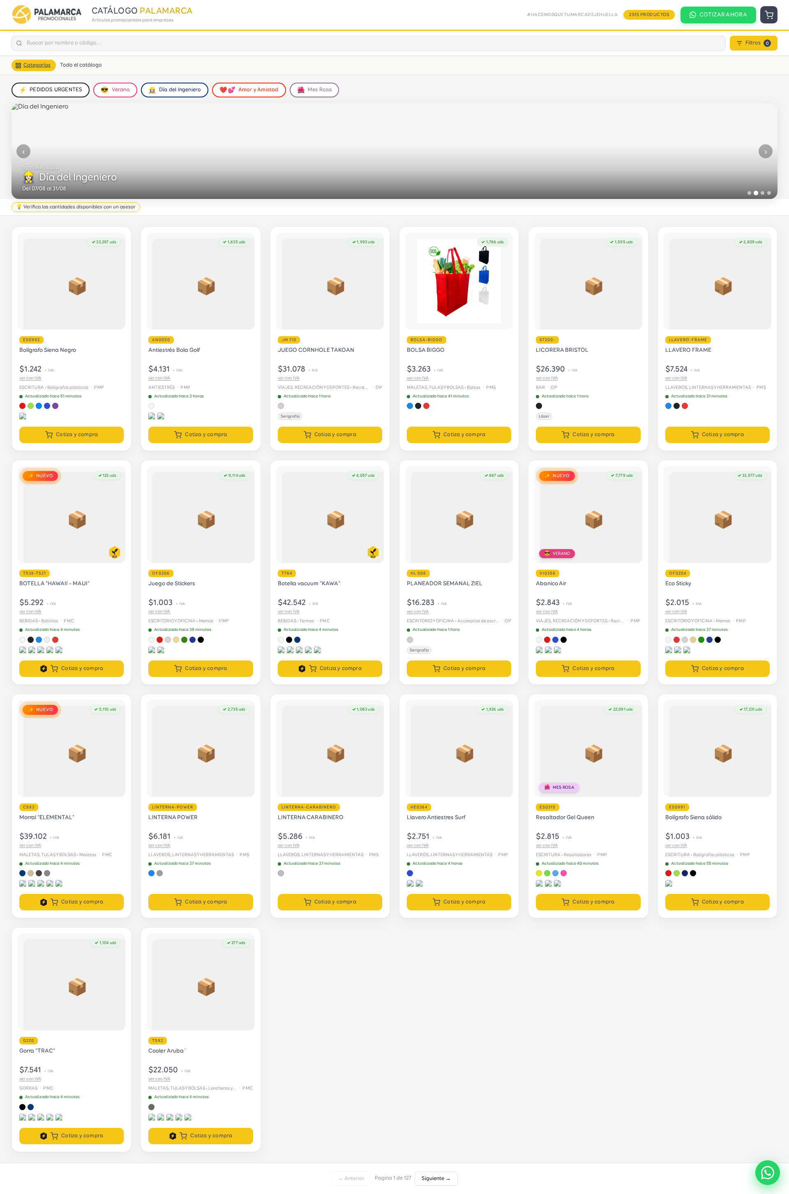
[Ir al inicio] (48, 15)
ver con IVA (30, 378)
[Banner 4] (769, 193)
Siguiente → (436, 1178)
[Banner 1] (749, 193)
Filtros (757, 43)
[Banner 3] (762, 193)
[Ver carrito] (768, 14)
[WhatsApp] (767, 1172)
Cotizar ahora (723, 15)
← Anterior (351, 1178)
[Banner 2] (756, 193)
